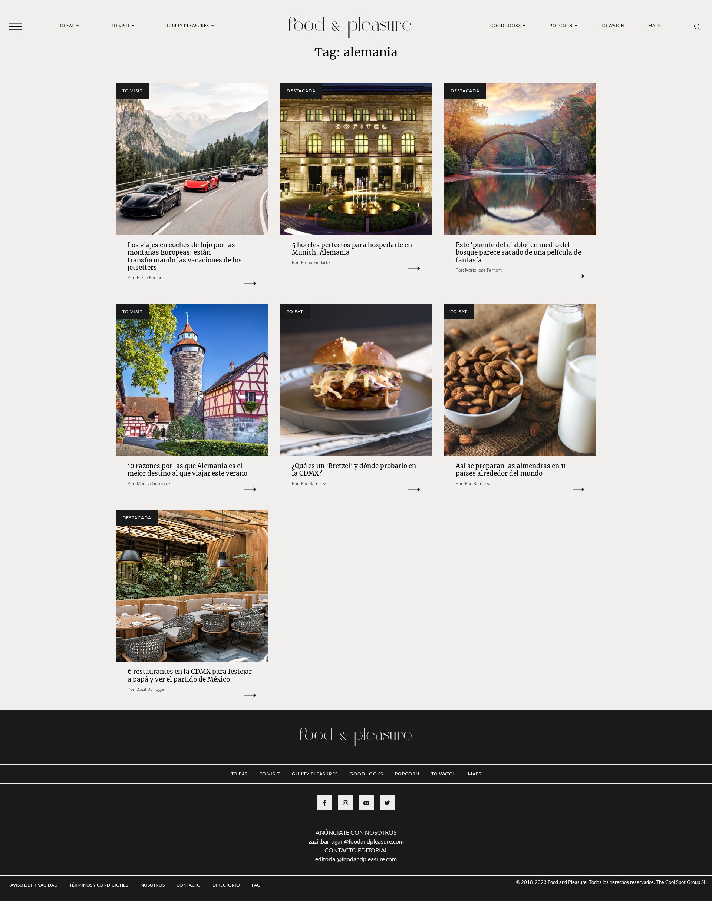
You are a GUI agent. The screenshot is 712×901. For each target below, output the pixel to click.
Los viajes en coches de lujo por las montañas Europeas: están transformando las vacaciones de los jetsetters (185, 256)
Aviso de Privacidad (33, 885)
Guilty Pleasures (188, 25)
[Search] (697, 26)
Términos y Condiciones (99, 885)
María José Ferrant (483, 270)
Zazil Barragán (151, 689)
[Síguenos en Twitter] (387, 802)
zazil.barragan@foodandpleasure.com (356, 841)
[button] (15, 26)
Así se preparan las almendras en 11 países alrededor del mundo (511, 469)
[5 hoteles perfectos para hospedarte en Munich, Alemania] (356, 159)
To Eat (67, 25)
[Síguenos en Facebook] (324, 802)
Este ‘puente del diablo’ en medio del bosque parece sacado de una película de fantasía (518, 252)
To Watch (612, 25)
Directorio (226, 885)
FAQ (256, 885)
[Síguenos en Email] (366, 802)
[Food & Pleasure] (350, 25)
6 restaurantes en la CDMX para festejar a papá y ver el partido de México (190, 675)
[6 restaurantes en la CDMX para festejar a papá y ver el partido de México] (192, 586)
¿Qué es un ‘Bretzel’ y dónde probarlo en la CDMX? (354, 469)
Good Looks (506, 25)
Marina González (154, 483)
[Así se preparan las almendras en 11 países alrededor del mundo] (520, 380)
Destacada (301, 90)
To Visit (121, 25)
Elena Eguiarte (151, 277)
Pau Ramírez (313, 483)
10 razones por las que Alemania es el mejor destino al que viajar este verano (187, 469)
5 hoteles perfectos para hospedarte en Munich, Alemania (352, 248)
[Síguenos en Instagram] (345, 802)
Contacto (189, 885)
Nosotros (153, 885)
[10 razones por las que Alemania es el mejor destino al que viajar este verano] (192, 380)
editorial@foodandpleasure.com (356, 858)
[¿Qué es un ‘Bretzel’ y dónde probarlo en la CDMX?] (356, 380)
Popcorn (562, 25)
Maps (654, 25)
